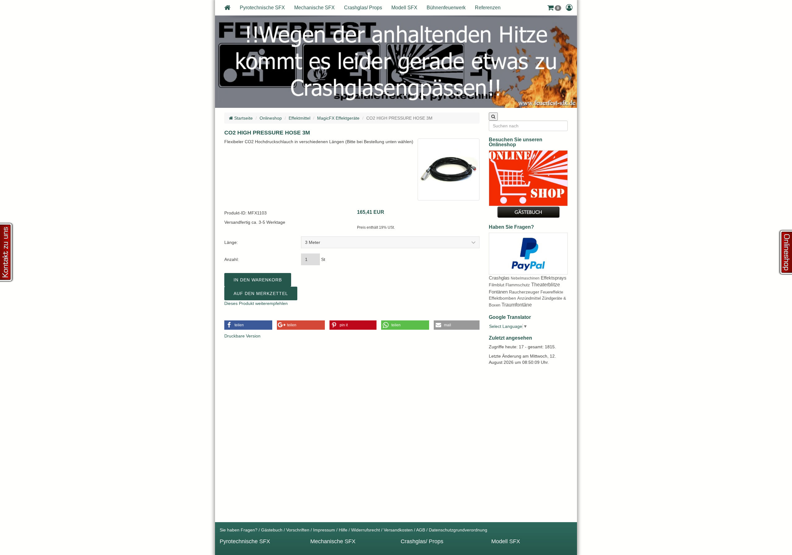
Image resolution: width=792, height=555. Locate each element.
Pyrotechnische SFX (262, 7)
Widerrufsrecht (365, 529)
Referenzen (488, 7)
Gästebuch (271, 529)
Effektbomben (502, 298)
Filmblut (496, 284)
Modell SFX (404, 7)
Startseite (243, 118)
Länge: (231, 242)
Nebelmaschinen (525, 278)
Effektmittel (299, 118)
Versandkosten (398, 529)
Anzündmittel (529, 298)
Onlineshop (271, 118)
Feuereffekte (551, 292)
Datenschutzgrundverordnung (458, 529)
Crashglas (499, 277)
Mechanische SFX (314, 7)
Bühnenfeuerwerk (446, 7)
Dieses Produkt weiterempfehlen (256, 303)
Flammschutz (518, 285)
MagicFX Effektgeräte (338, 118)
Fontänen (498, 291)
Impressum (324, 529)
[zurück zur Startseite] (227, 7)
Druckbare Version (242, 335)
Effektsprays (553, 277)
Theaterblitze (545, 284)
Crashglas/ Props (363, 7)
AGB (420, 529)
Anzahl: (231, 259)
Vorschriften (297, 529)
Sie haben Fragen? (238, 529)
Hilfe (343, 529)
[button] (554, 7)
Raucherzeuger (524, 291)
